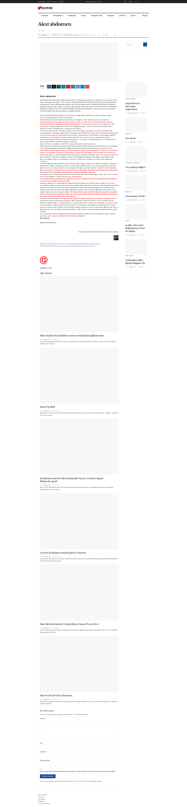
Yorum (42, 718)
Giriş (124, 1)
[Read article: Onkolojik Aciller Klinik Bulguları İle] (136, 246)
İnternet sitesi (45, 760)
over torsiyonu (63, 246)
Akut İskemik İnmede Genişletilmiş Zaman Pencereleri (69, 624)
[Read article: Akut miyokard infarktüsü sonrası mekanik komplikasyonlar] (79, 304)
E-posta (43, 752)
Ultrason (54, 1)
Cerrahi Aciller (68, 35)
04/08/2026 (55, 485)
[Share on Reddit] (78, 86)
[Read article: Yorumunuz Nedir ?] (136, 183)
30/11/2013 (140, 142)
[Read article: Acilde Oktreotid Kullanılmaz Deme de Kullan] (136, 211)
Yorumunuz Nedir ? (135, 196)
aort (62, 244)
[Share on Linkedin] (63, 86)
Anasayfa (44, 15)
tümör (93, 246)
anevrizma (57, 244)
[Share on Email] (87, 86)
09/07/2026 (55, 699)
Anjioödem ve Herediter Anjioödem (132, 106)
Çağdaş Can (45, 35)
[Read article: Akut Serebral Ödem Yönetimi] (79, 664)
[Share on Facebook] (49, 86)
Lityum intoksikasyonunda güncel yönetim (63, 552)
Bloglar (145, 15)
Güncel (75, 35)
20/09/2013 (140, 235)
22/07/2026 (55, 628)
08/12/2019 (142, 113)
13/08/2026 (55, 410)
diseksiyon (83, 244)
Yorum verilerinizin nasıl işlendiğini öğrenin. (88, 781)
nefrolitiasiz (55, 246)
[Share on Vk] (73, 86)
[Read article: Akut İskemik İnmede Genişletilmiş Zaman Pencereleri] (79, 592)
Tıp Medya (41, 799)
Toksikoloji (72, 15)
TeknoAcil (41, 797)
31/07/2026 (55, 556)
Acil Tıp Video (42, 794)
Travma (49, 1)
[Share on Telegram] (82, 86)
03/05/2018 (142, 171)
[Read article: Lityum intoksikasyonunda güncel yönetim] (79, 521)
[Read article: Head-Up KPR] (79, 375)
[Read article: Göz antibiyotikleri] (136, 154)
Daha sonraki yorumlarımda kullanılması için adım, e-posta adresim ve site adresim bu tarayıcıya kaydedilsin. (78, 771)
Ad (41, 743)
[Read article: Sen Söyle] (136, 125)
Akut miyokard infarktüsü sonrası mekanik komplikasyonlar (72, 335)
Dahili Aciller (129, 255)
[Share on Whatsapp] (58, 86)
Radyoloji (110, 15)
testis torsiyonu (86, 246)
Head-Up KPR (47, 407)
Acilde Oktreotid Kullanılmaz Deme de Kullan (135, 228)
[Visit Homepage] (45, 8)
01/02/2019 (140, 267)
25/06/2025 (56, 35)
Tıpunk (132, 15)
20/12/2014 (142, 200)
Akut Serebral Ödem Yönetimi (56, 695)
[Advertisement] (113, 7)
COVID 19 (122, 15)
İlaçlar (127, 220)
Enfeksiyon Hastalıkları (132, 162)
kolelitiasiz (47, 246)
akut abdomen (49, 244)
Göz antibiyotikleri (135, 167)
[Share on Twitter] (54, 86)
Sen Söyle (130, 138)
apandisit (77, 244)
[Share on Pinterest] (68, 86)
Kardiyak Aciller (96, 15)
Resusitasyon (42, 1)
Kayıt (130, 1)
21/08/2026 (55, 339)
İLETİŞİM (60, 1)
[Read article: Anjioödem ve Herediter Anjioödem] (136, 90)
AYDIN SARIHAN (133, 113)
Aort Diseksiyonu (69, 244)
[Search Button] (148, 1)
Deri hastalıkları (130, 99)
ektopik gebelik (92, 244)
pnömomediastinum (74, 246)
